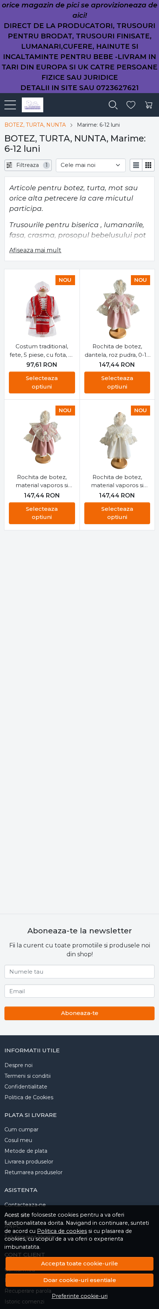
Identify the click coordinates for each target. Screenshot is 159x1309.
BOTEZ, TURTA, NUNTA (35, 125)
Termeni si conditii (27, 1076)
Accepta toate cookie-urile (79, 1263)
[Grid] (148, 165)
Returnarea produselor (33, 1172)
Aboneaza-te (79, 1012)
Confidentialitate (25, 1086)
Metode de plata (25, 1151)
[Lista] (136, 165)
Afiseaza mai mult (35, 250)
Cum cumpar (21, 1129)
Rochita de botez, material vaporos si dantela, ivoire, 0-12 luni (117, 482)
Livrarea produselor (28, 1161)
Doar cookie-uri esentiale (79, 1280)
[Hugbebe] (29, 105)
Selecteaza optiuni (42, 382)
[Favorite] (131, 105)
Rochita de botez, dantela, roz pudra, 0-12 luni (117, 351)
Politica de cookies (62, 1231)
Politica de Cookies (28, 1097)
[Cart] (148, 105)
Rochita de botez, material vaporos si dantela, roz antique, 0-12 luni (42, 482)
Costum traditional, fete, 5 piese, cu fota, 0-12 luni (42, 351)
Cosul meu (18, 1140)
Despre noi (18, 1065)
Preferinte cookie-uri (80, 1296)
